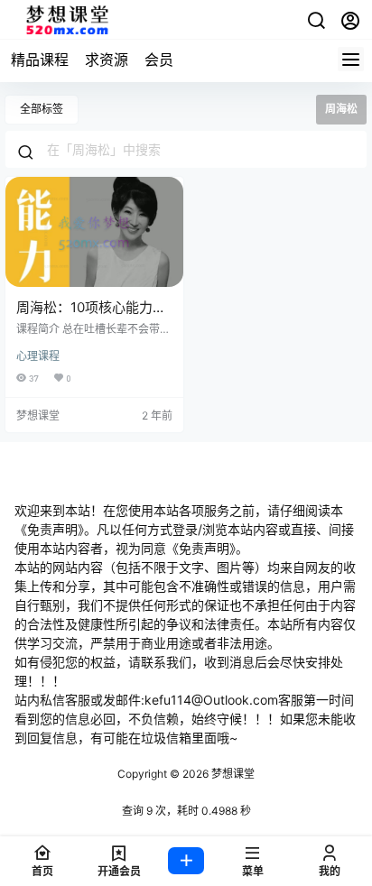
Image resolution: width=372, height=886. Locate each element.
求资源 (106, 60)
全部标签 (41, 108)
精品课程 (40, 60)
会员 (158, 60)
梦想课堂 (232, 773)
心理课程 (38, 356)
